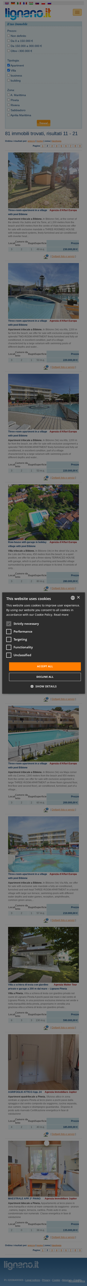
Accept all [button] (45, 666)
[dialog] (43, 643)
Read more (61, 615)
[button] (44, 686)
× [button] (78, 597)
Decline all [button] (44, 677)
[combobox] (73, 598)
